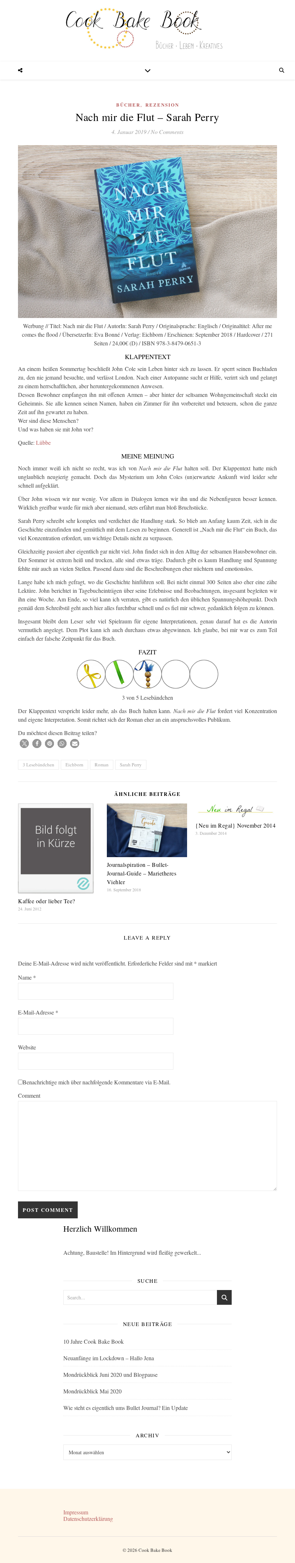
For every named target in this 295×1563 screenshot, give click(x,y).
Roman (102, 764)
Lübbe (43, 442)
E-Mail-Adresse (38, 1012)
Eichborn (74, 764)
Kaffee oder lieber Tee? (46, 901)
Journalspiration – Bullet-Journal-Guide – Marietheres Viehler (142, 873)
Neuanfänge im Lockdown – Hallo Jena (108, 1358)
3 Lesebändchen (38, 764)
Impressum (75, 1512)
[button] (24, 743)
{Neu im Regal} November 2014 (235, 825)
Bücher (128, 104)
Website (27, 1047)
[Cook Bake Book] (147, 31)
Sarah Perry (131, 764)
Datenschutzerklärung (88, 1518)
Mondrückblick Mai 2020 (92, 1391)
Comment (29, 1095)
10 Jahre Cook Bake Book (93, 1341)
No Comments (167, 131)
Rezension (162, 104)
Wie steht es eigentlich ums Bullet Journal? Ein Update (125, 1407)
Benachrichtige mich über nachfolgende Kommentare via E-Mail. (97, 1082)
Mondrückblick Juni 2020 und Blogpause (110, 1374)
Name (27, 977)
